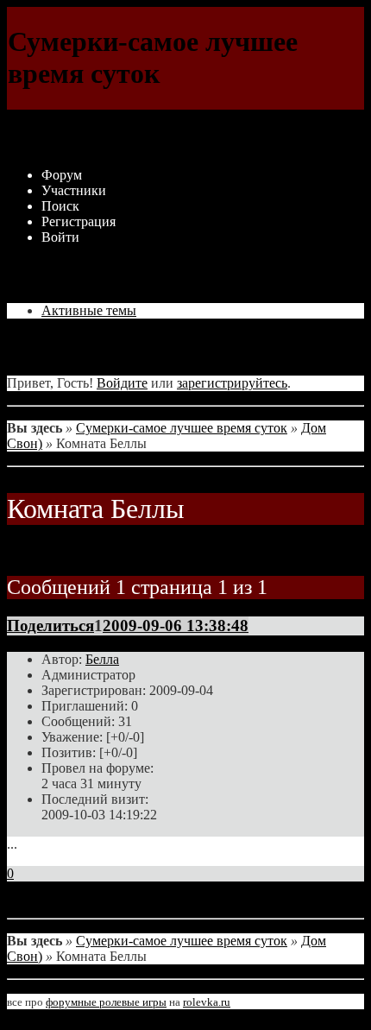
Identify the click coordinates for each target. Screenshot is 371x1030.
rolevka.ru (206, 1001)
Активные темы (88, 310)
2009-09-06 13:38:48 (175, 625)
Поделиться (50, 625)
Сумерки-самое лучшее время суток (181, 427)
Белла (102, 659)
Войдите (122, 383)
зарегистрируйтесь (232, 383)
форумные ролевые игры (106, 1001)
